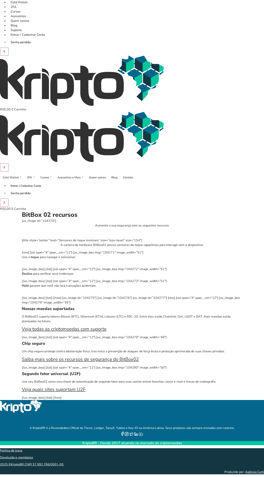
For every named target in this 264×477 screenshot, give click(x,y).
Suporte (16, 30)
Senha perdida (21, 42)
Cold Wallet (19, 2)
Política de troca (11, 450)
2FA (13, 7)
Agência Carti (254, 472)
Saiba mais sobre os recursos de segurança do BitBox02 (80, 359)
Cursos (15, 11)
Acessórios (18, 16)
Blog (14, 25)
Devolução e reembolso (16, 457)
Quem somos (20, 21)
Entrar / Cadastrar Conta (28, 35)
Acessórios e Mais (70, 177)
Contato (128, 177)
